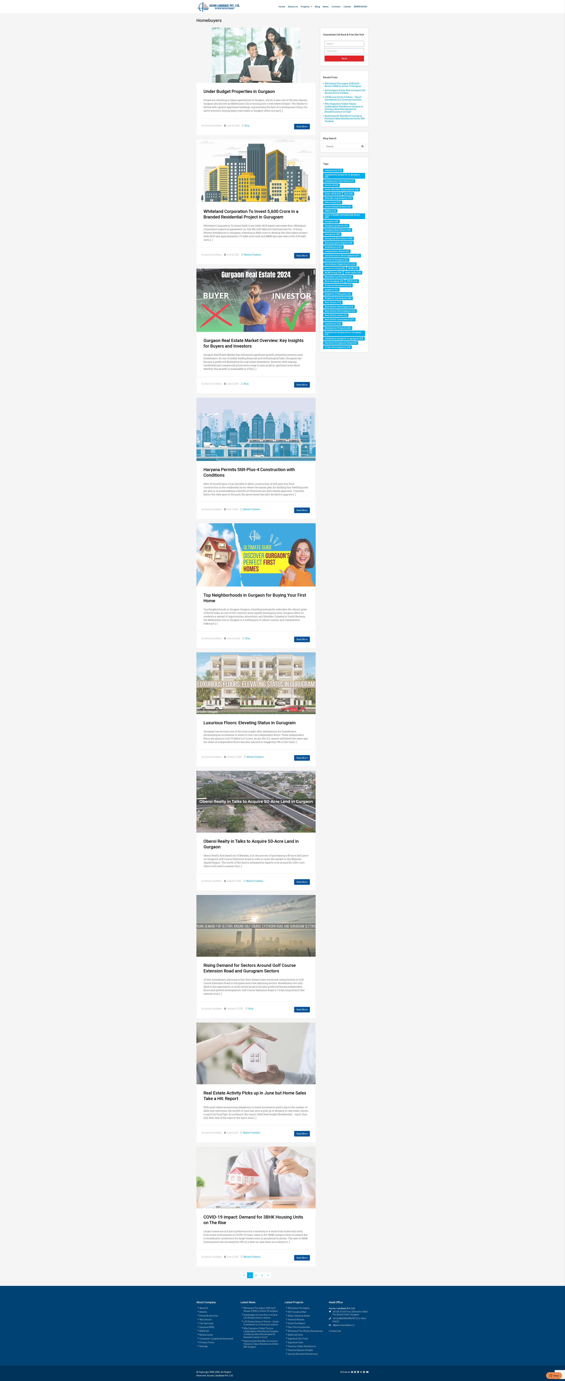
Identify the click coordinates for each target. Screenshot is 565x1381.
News (326, 6)
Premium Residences (338, 285)
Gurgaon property (336, 225)
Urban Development (337, 347)
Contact (335, 6)
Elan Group (332, 202)
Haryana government (338, 242)
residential (333, 323)
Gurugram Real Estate (338, 238)
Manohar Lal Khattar (338, 276)
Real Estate (333, 302)
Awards (203, 1311)
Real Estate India (336, 315)
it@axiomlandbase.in (343, 1325)
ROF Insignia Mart (297, 1311)
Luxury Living (335, 268)
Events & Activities (208, 1315)
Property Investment (338, 298)
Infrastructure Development (342, 255)
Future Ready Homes (338, 206)
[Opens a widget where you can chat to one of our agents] (554, 1376)
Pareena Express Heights (300, 1350)
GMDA (330, 210)
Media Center (206, 1334)
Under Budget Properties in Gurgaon (239, 91)
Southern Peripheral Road (341, 342)
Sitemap (203, 1346)
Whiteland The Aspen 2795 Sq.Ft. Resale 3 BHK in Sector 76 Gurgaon (343, 84)
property (331, 289)
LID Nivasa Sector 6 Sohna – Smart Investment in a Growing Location (343, 98)
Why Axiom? (205, 1319)
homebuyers (333, 247)
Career (347, 6)
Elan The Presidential (299, 1327)
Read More (302, 126)
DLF (348, 193)
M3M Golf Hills (295, 1334)
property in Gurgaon (338, 293)
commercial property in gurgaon (342, 175)
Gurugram (332, 234)
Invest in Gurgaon (336, 259)
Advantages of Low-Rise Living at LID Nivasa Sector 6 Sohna (345, 91)
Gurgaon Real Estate (337, 229)
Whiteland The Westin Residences (305, 1331)
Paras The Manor (296, 1323)
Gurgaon (331, 221)
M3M (353, 268)
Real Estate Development (340, 310)
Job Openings (206, 1323)
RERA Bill (204, 1331)
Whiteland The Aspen (299, 1308)
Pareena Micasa (296, 1319)
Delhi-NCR (332, 193)
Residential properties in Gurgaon (343, 333)
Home (282, 6)
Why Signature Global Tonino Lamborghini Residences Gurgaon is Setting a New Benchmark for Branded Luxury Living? (344, 107)
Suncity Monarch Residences (303, 1353)
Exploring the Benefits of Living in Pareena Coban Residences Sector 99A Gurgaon (345, 118)
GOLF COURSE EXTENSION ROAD (342, 216)
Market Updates (252, 254)
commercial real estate (339, 181)
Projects (305, 6)
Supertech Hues (295, 1342)
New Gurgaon (334, 281)
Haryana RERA (206, 1327)
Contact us (334, 1331)
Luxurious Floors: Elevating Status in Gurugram (249, 722)
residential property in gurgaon (344, 338)
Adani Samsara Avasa (299, 1315)
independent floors (337, 251)
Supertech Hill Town (298, 1338)
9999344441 (360, 6)
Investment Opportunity (340, 264)
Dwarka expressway (338, 198)
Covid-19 (331, 185)
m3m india (353, 272)
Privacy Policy (206, 1342)
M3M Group (333, 272)
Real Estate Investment (339, 319)
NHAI (352, 281)
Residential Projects (337, 328)
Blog (317, 6)
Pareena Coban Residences (302, 1346)
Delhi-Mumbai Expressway (341, 189)
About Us (293, 6)
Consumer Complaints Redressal (216, 1338)
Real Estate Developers (339, 306)
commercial (333, 170)
